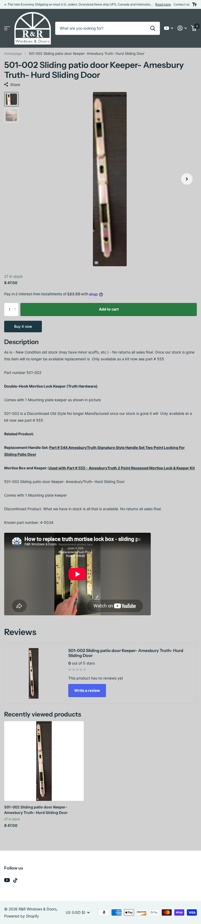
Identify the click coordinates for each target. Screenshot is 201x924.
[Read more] (168, 28)
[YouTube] (7, 880)
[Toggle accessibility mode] (194, 4)
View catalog (7, 28)
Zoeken (153, 28)
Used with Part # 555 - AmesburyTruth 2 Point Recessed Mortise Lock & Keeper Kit (121, 468)
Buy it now (23, 326)
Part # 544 (58, 447)
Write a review (87, 690)
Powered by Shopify (21, 916)
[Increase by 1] (16, 304)
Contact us (181, 4)
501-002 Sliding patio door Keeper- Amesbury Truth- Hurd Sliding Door (36, 810)
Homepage (13, 53)
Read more (163, 4)
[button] (187, 179)
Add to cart (109, 309)
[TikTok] (15, 880)
